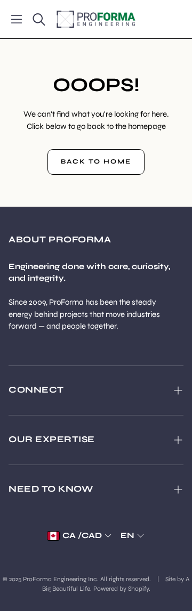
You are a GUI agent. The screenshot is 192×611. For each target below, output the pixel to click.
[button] (17, 19)
